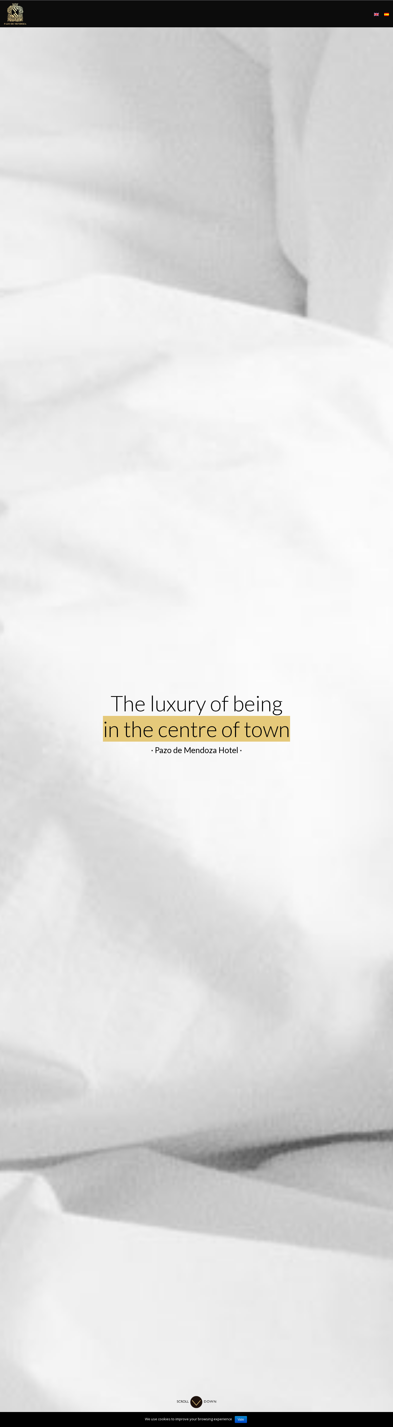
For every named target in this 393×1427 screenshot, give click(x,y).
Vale (241, 1419)
